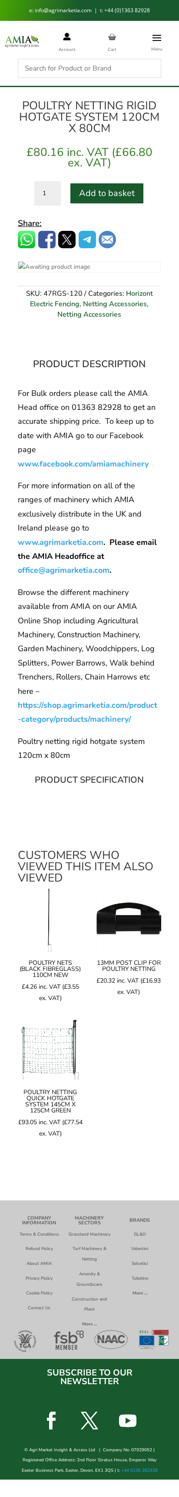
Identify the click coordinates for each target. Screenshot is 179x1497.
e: (32, 10)
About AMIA (39, 1263)
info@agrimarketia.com (64, 10)
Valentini (139, 1249)
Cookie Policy (39, 1293)
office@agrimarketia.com (63, 570)
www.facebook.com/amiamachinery (83, 464)
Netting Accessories (115, 304)
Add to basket (107, 193)
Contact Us (39, 1308)
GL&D (140, 1234)
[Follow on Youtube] (127, 1420)
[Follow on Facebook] (51, 1420)
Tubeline (140, 1278)
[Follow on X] (89, 1420)
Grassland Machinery (89, 1234)
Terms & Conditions (39, 1234)
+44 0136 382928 (139, 1470)
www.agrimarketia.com (60, 542)
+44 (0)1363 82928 (127, 10)
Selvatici (140, 1263)
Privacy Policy (39, 1278)
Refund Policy (39, 1249)
